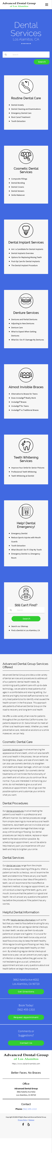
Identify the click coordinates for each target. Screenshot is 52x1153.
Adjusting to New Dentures (22, 323)
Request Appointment (26, 1017)
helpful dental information (23, 919)
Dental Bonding (18, 183)
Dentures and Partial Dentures (24, 319)
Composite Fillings (19, 178)
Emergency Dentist (19, 533)
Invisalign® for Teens (20, 406)
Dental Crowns (17, 187)
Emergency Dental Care (21, 113)
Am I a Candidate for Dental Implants (27, 249)
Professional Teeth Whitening (23, 471)
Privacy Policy (22, 1120)
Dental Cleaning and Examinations (26, 109)
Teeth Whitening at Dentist (22, 475)
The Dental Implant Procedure (24, 265)
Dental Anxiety (17, 105)
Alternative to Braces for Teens (24, 394)
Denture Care (17, 327)
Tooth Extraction (18, 121)
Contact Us (26, 1043)
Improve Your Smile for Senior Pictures (27, 467)
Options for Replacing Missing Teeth (26, 257)
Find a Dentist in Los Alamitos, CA (25, 630)
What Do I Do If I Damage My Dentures (27, 339)
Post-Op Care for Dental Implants (25, 261)
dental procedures (15, 810)
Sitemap (31, 1120)
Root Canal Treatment (20, 117)
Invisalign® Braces (18, 402)
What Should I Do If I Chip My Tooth (26, 549)
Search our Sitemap (19, 626)
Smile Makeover (18, 195)
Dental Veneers (17, 191)
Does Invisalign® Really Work (23, 398)
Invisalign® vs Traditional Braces (25, 410)
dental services (13, 865)
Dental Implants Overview (22, 253)
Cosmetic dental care (13, 749)
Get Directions (26, 991)
